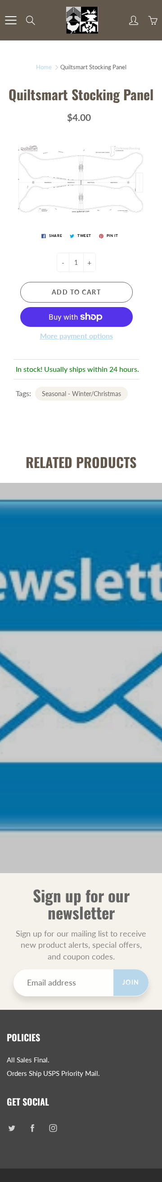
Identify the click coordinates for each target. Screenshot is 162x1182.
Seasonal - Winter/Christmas (81, 393)
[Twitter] (11, 1128)
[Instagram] (53, 1128)
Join (131, 982)
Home (44, 67)
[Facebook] (32, 1128)
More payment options (76, 335)
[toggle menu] (10, 20)
